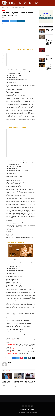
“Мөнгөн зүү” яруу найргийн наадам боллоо (49, 30)
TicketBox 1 (10, 348)
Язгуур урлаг (30, 3)
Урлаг (5, 17)
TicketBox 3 (10, 353)
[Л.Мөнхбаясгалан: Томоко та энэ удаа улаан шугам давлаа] (7, 376)
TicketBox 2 (10, 351)
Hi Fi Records (15, 353)
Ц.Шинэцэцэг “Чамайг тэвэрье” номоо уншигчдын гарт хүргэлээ (19, 383)
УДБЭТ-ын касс (15, 339)
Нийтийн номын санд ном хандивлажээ (30, 382)
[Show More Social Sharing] (26, 21)
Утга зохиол (25, 3)
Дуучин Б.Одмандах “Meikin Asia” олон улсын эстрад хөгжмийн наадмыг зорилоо (49, 51)
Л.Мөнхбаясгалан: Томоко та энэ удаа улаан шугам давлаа (6, 382)
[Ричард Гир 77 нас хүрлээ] (42, 60)
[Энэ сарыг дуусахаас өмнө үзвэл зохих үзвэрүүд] (18, 34)
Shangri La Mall (16, 348)
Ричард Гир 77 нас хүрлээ (49, 59)
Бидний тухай (23, 409)
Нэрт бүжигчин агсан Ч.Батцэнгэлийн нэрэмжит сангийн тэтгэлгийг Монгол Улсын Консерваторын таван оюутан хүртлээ (49, 40)
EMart (14, 351)
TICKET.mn (17, 336)
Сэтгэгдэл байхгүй (15, 17)
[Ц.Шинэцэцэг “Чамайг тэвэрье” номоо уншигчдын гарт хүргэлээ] (19, 376)
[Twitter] (3, 55)
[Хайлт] (52, 3)
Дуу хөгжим (20, 3)
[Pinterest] (3, 60)
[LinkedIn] (3, 57)
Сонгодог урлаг (36, 3)
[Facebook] (3, 52)
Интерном (26, 348)
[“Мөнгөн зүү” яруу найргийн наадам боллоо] (42, 31)
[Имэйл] (3, 63)
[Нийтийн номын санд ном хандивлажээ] (30, 376)
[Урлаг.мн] (9, 3)
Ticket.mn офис (11, 344)
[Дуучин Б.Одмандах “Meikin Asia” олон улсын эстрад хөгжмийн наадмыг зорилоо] (42, 50)
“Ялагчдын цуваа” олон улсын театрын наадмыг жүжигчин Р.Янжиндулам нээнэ (49, 67)
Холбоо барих (31, 409)
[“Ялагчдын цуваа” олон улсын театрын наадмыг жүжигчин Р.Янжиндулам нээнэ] (42, 65)
